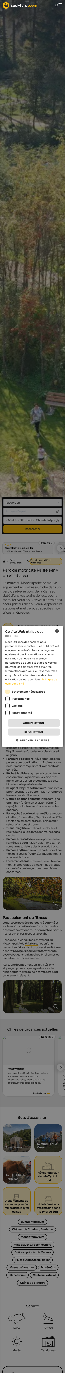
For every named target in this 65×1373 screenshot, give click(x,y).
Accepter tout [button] (33, 723)
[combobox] (57, 631)
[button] (32, 740)
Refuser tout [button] (33, 732)
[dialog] (32, 686)
